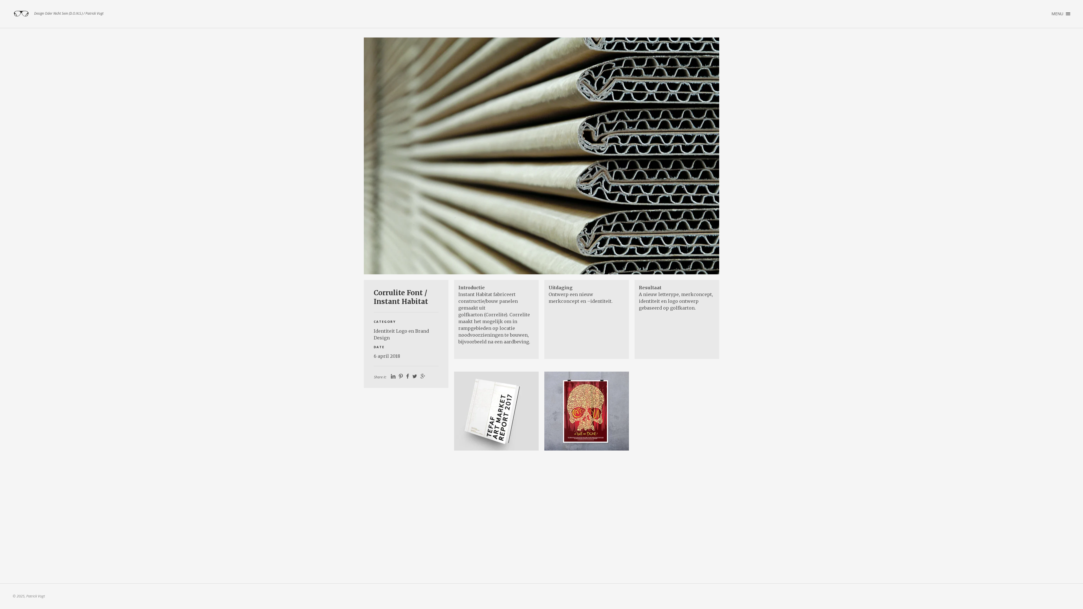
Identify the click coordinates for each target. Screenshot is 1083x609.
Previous (376, 156)
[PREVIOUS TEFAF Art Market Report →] (496, 411)
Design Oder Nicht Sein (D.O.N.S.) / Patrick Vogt (21, 13)
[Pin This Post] (401, 376)
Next (707, 156)
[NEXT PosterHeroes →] (586, 411)
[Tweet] (414, 376)
